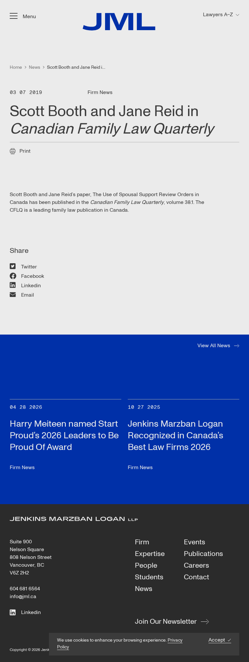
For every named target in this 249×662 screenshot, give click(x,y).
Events (194, 542)
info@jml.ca (23, 596)
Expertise (150, 554)
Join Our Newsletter (166, 621)
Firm (142, 542)
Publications (203, 554)
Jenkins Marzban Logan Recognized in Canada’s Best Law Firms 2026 (175, 436)
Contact (196, 577)
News (143, 589)
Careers (196, 565)
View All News (213, 345)
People (146, 565)
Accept (216, 640)
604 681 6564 (25, 588)
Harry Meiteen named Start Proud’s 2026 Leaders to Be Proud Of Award (64, 436)
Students (149, 577)
